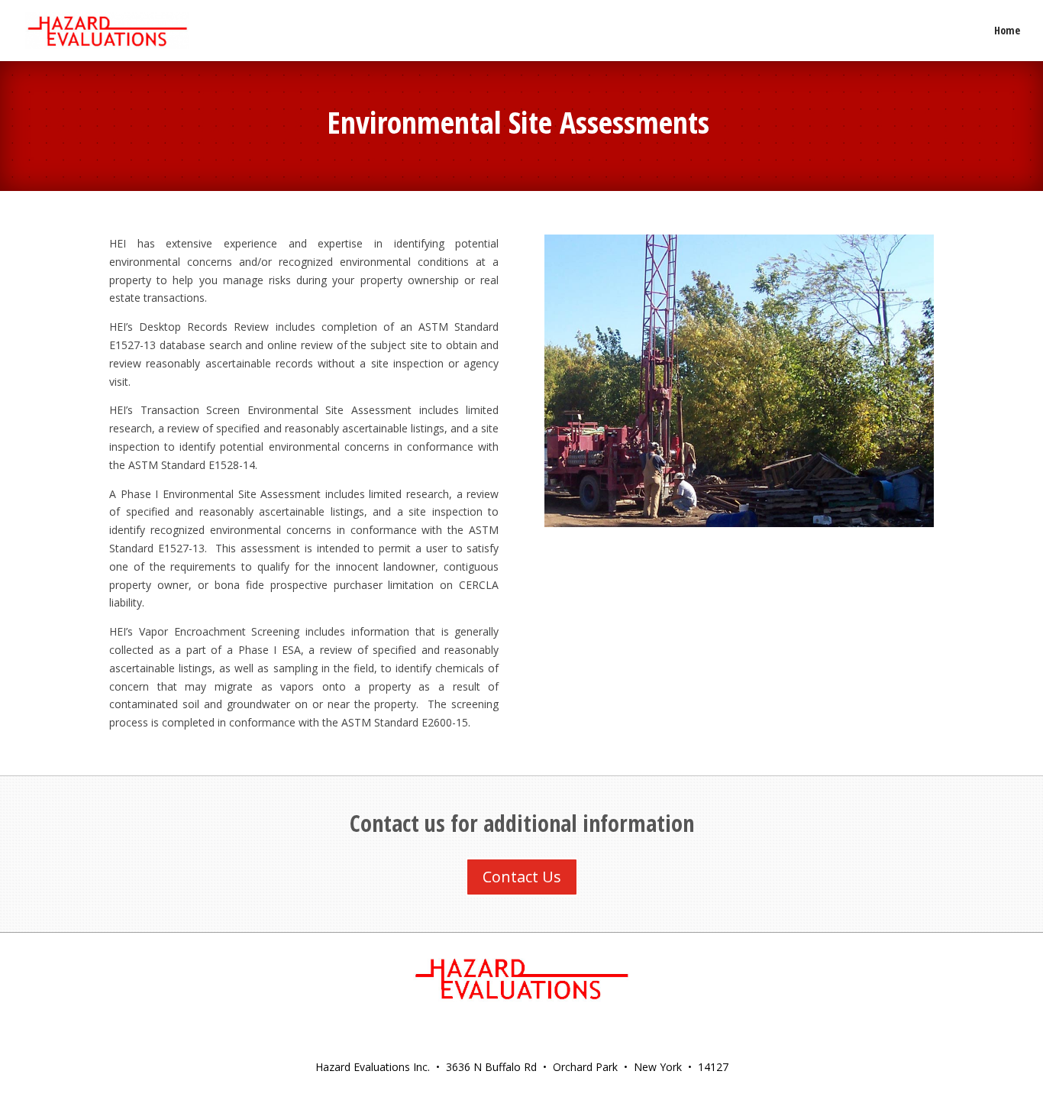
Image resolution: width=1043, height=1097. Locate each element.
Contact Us (522, 876)
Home (1007, 31)
